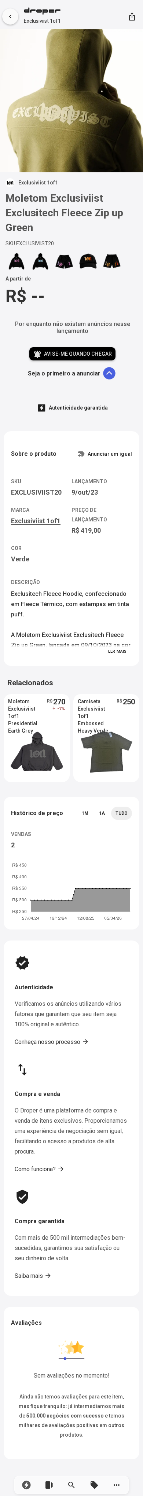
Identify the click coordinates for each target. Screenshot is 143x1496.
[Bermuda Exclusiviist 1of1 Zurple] (64, 261)
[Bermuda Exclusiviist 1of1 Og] (112, 261)
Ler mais (117, 651)
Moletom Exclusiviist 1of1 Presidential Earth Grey (22, 709)
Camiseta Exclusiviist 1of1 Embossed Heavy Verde (93, 709)
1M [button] (85, 813)
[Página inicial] (42, 11)
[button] (26, 1485)
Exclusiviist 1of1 (42, 21)
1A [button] (102, 813)
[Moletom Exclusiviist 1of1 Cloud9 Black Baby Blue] (40, 261)
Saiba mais (33, 1275)
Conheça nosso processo (52, 1041)
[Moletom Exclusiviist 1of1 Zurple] (16, 261)
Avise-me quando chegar (72, 354)
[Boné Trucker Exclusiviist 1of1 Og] (88, 261)
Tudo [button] (121, 813)
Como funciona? (40, 1169)
